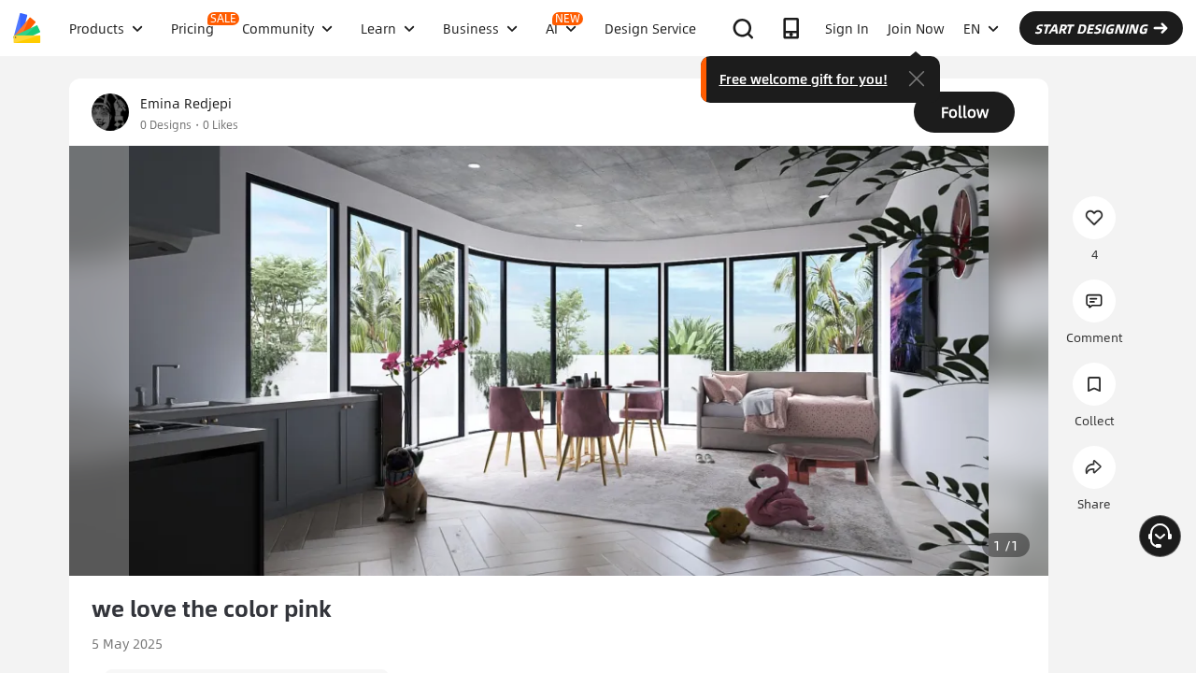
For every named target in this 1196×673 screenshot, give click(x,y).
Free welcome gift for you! (803, 78)
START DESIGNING (1090, 28)
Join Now (916, 28)
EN (971, 28)
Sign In (847, 28)
